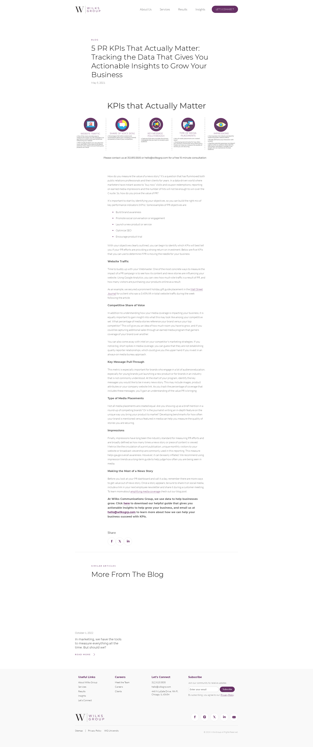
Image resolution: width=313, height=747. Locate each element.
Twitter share (120, 541)
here (127, 503)
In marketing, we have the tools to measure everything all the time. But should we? (98, 643)
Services (165, 9)
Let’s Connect (225, 9)
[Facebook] (195, 717)
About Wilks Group (87, 682)
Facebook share (112, 541)
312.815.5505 (159, 682)
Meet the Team (122, 682)
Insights (200, 9)
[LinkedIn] (224, 717)
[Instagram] (205, 717)
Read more (83, 654)
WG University (111, 730)
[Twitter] (214, 717)
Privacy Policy (227, 694)
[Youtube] (234, 717)
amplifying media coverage (145, 491)
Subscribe (227, 689)
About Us (146, 9)
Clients (118, 691)
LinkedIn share (128, 541)
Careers (119, 686)
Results (182, 9)
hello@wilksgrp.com (122, 512)
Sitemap (79, 730)
